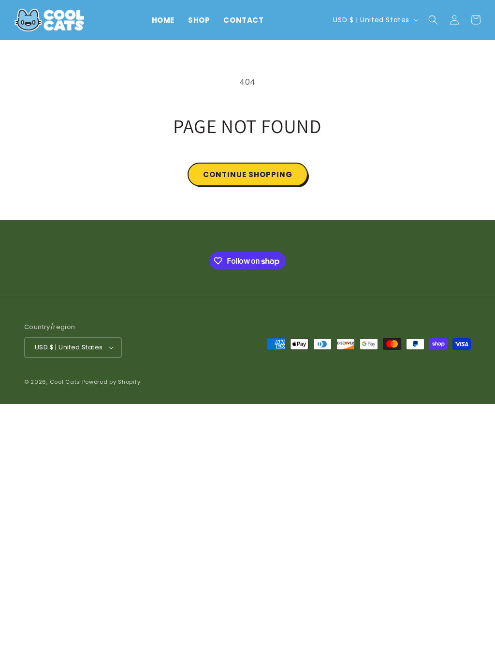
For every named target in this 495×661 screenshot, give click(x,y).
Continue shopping (247, 174)
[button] (433, 19)
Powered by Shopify (111, 382)
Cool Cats (65, 382)
